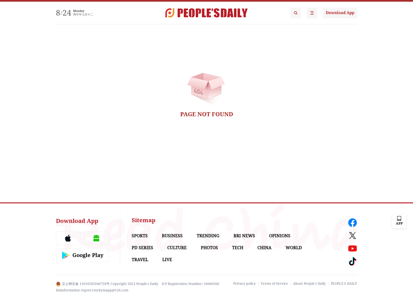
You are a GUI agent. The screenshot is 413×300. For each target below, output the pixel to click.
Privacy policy (244, 283)
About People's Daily (309, 283)
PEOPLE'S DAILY (344, 283)
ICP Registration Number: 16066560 (190, 284)
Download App (340, 13)
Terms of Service (274, 283)
